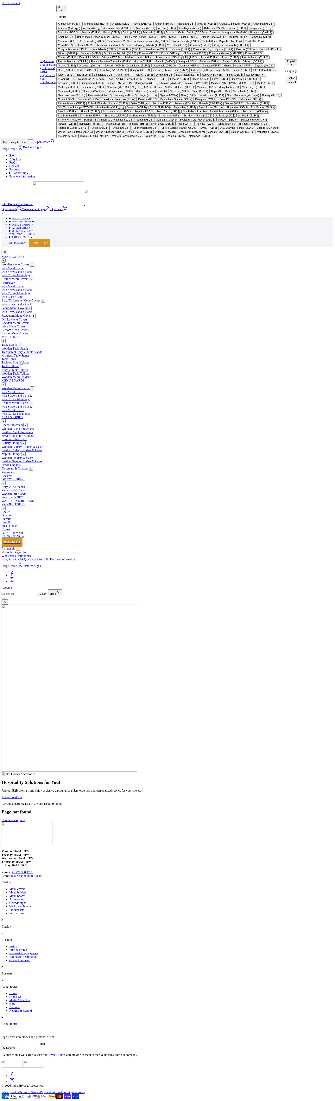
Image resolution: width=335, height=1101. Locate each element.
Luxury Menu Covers (15, 333)
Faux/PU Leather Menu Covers (21, 300)
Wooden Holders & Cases (17, 458)
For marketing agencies (23, 953)
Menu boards (17, 896)
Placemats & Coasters (15, 468)
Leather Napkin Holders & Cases (22, 461)
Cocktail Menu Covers (15, 323)
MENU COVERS (21, 218)
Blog (12, 155)
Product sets (16, 909)
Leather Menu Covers (15, 279)
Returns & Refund (20, 1010)
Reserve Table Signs (14, 439)
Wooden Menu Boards (16, 388)
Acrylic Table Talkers (15, 370)
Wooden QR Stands (14, 494)
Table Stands (10, 344)
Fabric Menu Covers (15, 308)
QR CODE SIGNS (21, 230)
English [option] (291, 78)
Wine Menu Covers (13, 326)
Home (13, 993)
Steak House (9, 526)
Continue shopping (13, 820)
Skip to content (11, 3)
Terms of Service (29, 1092)
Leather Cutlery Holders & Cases (22, 450)
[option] (69, 24)
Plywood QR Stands (14, 490)
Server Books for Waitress (18, 436)
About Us (15, 996)
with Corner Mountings (16, 275)
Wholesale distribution (23, 956)
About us (15, 159)
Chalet (5, 512)
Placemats (8, 472)
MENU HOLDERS (22, 221)
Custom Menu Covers (15, 330)
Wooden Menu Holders (16, 377)
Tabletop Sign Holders (15, 362)
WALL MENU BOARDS (22, 234)
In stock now (17, 913)
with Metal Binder (13, 268)
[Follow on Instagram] (12, 581)
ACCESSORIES (20, 227)
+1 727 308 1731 (22, 872)
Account (7, 587)
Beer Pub (7, 522)
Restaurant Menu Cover (17, 315)
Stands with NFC (12, 497)
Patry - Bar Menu (12, 533)
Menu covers (17, 889)
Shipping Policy (75, 1092)
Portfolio (14, 169)
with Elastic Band (12, 297)
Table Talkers (10, 366)
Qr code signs (17, 903)
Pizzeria (6, 519)
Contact (14, 166)
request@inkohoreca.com (26, 875)
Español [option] (291, 82)
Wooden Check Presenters (18, 429)
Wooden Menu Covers (16, 264)
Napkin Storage (12, 454)
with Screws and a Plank (17, 272)
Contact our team (19, 960)
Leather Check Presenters (17, 432)
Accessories (16, 899)
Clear (43, 593)
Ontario (6, 515)
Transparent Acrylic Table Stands (22, 352)
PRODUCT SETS (21, 237)
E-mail (41, 1043)
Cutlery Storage (12, 443)
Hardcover (8, 283)
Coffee (6, 529)
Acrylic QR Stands (13, 487)
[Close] (5, 252)
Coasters (7, 476)
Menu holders (17, 892)
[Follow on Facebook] (12, 575)
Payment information (22, 176)
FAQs (13, 162)
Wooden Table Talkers (15, 373)
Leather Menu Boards (15, 403)
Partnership (19, 173)
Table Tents (9, 359)
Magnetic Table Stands (15, 355)
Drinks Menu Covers (14, 319)
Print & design (18, 949)
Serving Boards (11, 465)
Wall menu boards (20, 906)
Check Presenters (12, 425)
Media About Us (19, 1000)
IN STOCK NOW (28, 242)
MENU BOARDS (21, 224)
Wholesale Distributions (16, 555)
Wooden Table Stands (15, 348)
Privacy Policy (57, 1054)
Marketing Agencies (14, 552)
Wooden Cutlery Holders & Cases (22, 447)
